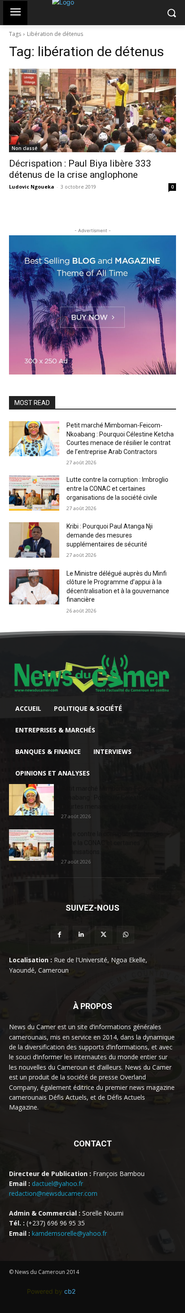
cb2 (69, 1291)
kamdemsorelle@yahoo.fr (69, 1233)
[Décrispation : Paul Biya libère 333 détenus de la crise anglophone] (92, 110)
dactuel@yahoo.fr (57, 1183)
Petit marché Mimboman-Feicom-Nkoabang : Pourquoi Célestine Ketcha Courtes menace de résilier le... (114, 797)
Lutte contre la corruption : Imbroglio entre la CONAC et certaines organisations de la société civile (117, 488)
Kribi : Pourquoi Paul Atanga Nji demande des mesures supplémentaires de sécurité (109, 535)
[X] (103, 934)
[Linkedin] (81, 934)
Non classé (24, 148)
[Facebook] (59, 934)
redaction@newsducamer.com (53, 1193)
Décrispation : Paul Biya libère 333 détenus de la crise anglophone (80, 169)
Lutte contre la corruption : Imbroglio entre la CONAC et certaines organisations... (112, 842)
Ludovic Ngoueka (31, 186)
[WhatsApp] (125, 934)
